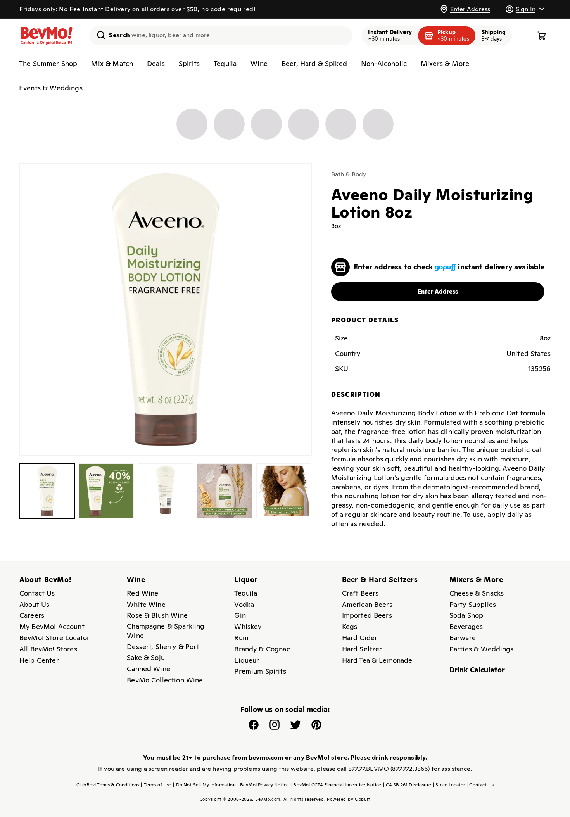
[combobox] (221, 36)
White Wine (146, 604)
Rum (241, 637)
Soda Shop (466, 615)
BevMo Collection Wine (165, 679)
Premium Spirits (260, 671)
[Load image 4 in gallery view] (224, 491)
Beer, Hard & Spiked (314, 63)
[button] (525, 9)
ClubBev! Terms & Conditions (107, 785)
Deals (156, 63)
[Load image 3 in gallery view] (165, 491)
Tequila (225, 63)
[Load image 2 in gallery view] (106, 491)
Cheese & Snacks (476, 593)
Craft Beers (360, 593)
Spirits (189, 63)
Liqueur (246, 660)
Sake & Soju (146, 657)
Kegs (350, 626)
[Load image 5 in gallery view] (284, 491)
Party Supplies (472, 604)
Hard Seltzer (362, 648)
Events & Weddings (51, 87)
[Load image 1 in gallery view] (47, 491)
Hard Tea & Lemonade (377, 660)
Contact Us (37, 593)
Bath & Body (348, 174)
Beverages (466, 626)
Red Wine (142, 593)
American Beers (367, 604)
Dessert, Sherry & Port (163, 646)
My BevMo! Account (52, 626)
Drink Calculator (477, 669)
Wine (259, 63)
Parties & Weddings (481, 648)
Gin (239, 615)
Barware (462, 637)
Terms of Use (156, 785)
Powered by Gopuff (348, 799)
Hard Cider (360, 637)
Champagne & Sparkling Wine (165, 631)
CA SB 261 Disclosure (407, 785)
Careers (31, 615)
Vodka (244, 604)
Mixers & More (445, 63)
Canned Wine (148, 668)
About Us (34, 604)
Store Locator (449, 785)
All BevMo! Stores (48, 648)
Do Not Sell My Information (204, 785)
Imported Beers (367, 615)
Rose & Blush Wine (157, 615)
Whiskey (247, 626)
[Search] (98, 34)
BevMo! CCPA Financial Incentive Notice (335, 785)
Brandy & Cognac (262, 648)
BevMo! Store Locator (54, 637)
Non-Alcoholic (384, 63)
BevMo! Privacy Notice (263, 785)
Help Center (39, 660)
